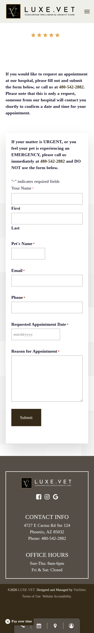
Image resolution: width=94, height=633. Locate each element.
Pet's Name (23, 243)
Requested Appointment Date (39, 324)
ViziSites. (80, 590)
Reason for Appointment (35, 351)
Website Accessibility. (57, 596)
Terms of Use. (31, 596)
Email (18, 270)
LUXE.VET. (27, 590)
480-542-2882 (71, 87)
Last (15, 228)
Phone (18, 297)
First (15, 208)
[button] (87, 11)
